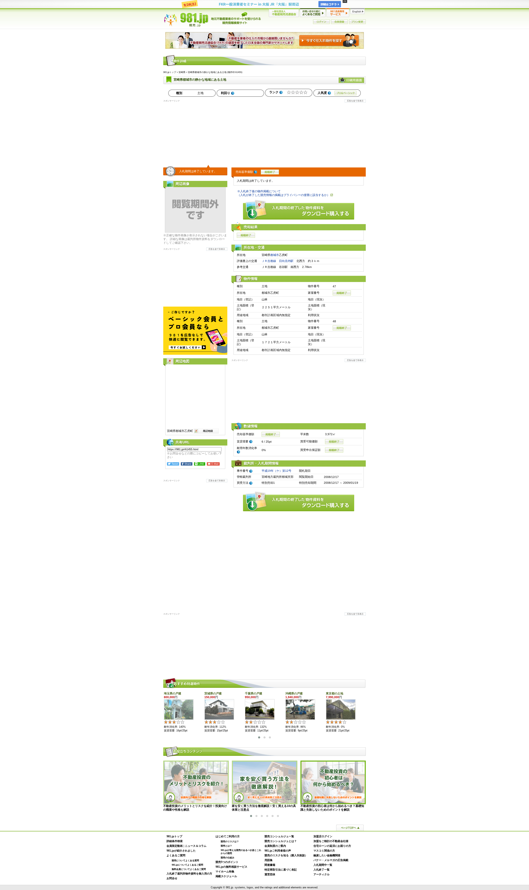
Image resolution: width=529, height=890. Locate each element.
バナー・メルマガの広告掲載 (330, 860)
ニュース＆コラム (195, 846)
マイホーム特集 (225, 871)
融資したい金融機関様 (326, 855)
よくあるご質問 (176, 855)
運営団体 (269, 874)
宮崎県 (182, 72)
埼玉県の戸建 (172, 693)
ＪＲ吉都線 (269, 261)
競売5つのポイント (227, 862)
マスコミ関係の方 (324, 850)
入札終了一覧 (321, 869)
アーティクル (321, 874)
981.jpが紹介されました (181, 850)
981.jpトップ (212, 19)
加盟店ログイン (322, 836)
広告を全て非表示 (355, 101)
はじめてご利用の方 (228, 836)
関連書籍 (269, 865)
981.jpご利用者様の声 (277, 850)
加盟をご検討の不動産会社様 (330, 841)
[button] (259, 737)
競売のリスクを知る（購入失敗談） (285, 855)
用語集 (268, 860)
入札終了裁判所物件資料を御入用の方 (189, 873)
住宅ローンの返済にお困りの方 (332, 846)
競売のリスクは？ (230, 841)
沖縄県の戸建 (294, 693)
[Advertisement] (264, 131)
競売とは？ (226, 846)
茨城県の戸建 (213, 693)
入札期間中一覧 (322, 865)
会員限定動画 (175, 846)
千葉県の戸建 (253, 693)
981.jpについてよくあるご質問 (187, 865)
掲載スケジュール (226, 876)
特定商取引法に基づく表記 (280, 869)
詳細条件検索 (175, 841)
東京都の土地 (334, 693)
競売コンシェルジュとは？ (280, 841)
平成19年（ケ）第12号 (276, 470)
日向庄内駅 (286, 261)
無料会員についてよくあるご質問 (189, 869)
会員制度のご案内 (275, 846)
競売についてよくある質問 (185, 860)
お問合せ (172, 878)
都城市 (274, 255)
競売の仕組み (227, 857)
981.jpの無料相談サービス (231, 866)
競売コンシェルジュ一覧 (279, 836)
